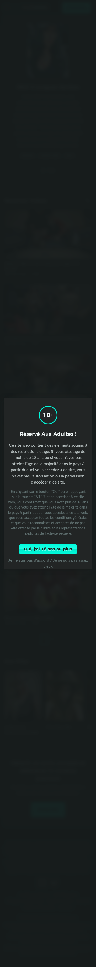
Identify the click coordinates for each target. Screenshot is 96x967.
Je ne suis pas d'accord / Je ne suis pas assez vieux (48, 563)
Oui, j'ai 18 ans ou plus (48, 549)
